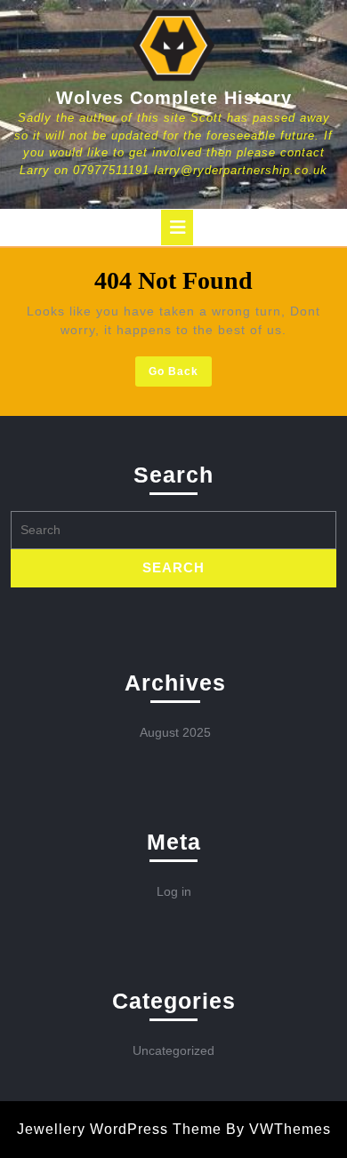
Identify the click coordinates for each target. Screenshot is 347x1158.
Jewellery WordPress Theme (119, 1129)
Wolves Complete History (174, 98)
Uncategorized (173, 1050)
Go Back (180, 375)
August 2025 (175, 732)
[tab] (177, 227)
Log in (174, 891)
